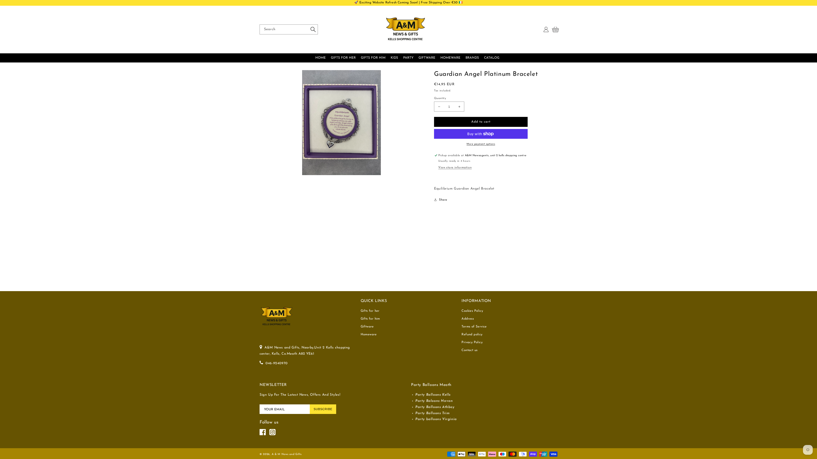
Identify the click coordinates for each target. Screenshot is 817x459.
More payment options (481, 144)
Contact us (469, 350)
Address (467, 318)
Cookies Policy (472, 311)
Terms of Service (474, 326)
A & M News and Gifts (287, 454)
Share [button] (443, 199)
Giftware (367, 326)
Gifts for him (370, 318)
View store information (455, 167)
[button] (555, 29)
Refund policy (471, 334)
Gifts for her (370, 311)
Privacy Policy (472, 342)
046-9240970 (277, 363)
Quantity (440, 98)
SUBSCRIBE (323, 409)
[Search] (313, 29)
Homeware (369, 334)
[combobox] (289, 29)
